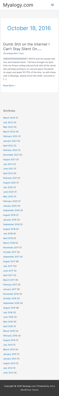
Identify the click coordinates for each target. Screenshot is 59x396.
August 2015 (9, 340)
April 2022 (8, 145)
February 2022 (10, 150)
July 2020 (8, 187)
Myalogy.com (18, 5)
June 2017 (8, 271)
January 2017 (9, 289)
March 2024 (9, 118)
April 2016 (8, 326)
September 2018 (11, 224)
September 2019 (11, 210)
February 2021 (10, 178)
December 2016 (11, 294)
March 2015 (9, 349)
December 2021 (11, 155)
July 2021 (7, 164)
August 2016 (9, 308)
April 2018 (8, 238)
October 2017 (9, 252)
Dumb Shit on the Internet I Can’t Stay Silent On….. (26, 46)
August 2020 (9, 182)
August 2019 (9, 215)
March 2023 (9, 131)
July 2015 (7, 345)
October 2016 (9, 298)
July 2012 (7, 368)
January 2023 (10, 141)
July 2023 (8, 122)
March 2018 (9, 243)
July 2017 (7, 266)
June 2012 (8, 372)
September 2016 (11, 303)
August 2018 (9, 229)
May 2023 (8, 127)
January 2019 (9, 219)
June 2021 (8, 168)
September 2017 (11, 257)
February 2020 (10, 201)
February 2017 (10, 284)
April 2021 (8, 173)
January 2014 (9, 358)
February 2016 (10, 335)
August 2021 (9, 159)
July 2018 (7, 233)
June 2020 (8, 192)
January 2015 (9, 354)
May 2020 (8, 196)
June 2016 (8, 317)
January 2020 (10, 206)
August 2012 (9, 363)
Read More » (9, 85)
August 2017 (9, 261)
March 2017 (9, 280)
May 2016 (8, 321)
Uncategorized (10, 53)
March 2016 (9, 331)
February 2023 (10, 136)
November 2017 (11, 247)
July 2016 (8, 312)
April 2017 (8, 275)
